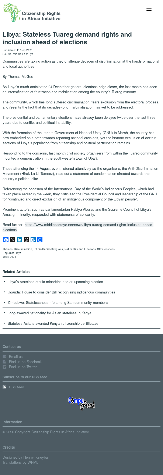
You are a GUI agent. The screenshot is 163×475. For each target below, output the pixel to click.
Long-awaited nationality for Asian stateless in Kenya (49, 312)
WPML (33, 462)
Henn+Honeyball (36, 457)
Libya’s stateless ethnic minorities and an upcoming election (55, 281)
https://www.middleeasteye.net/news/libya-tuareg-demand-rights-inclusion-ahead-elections (78, 227)
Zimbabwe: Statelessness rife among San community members (58, 302)
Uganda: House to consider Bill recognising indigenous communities (61, 292)
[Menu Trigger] (149, 8)
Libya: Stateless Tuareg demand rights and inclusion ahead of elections (67, 37)
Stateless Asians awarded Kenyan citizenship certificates (53, 323)
